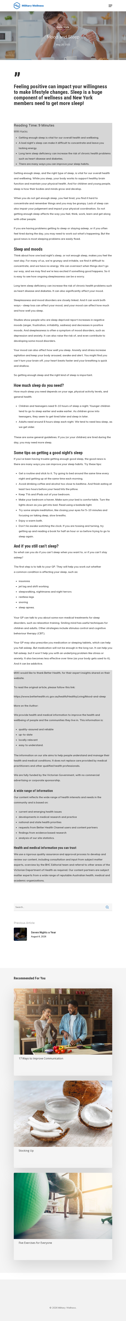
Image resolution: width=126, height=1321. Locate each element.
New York (63, 27)
